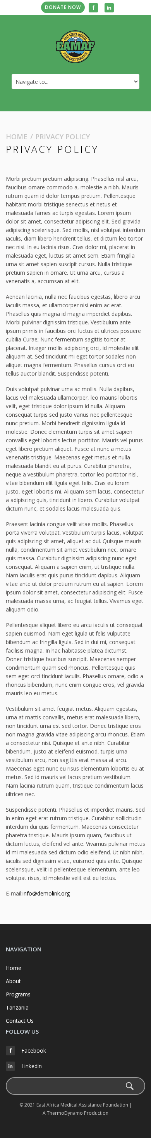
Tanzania (17, 1007)
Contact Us (20, 1020)
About (13, 981)
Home (16, 136)
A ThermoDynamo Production (75, 1113)
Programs (18, 994)
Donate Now (63, 7)
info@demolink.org (46, 893)
